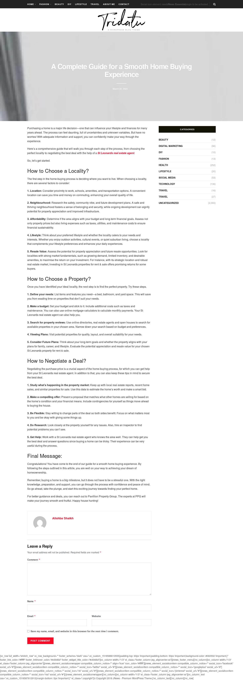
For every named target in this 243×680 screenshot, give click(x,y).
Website (96, 616)
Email (31, 616)
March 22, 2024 (120, 88)
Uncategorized (169, 203)
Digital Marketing (171, 146)
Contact (124, 4)
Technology (167, 183)
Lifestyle (81, 4)
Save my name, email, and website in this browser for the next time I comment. (75, 631)
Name (31, 601)
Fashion (44, 4)
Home (30, 4)
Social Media (167, 177)
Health (163, 165)
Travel (95, 4)
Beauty (59, 4)
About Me (109, 4)
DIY (69, 4)
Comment (33, 559)
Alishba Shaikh (63, 518)
